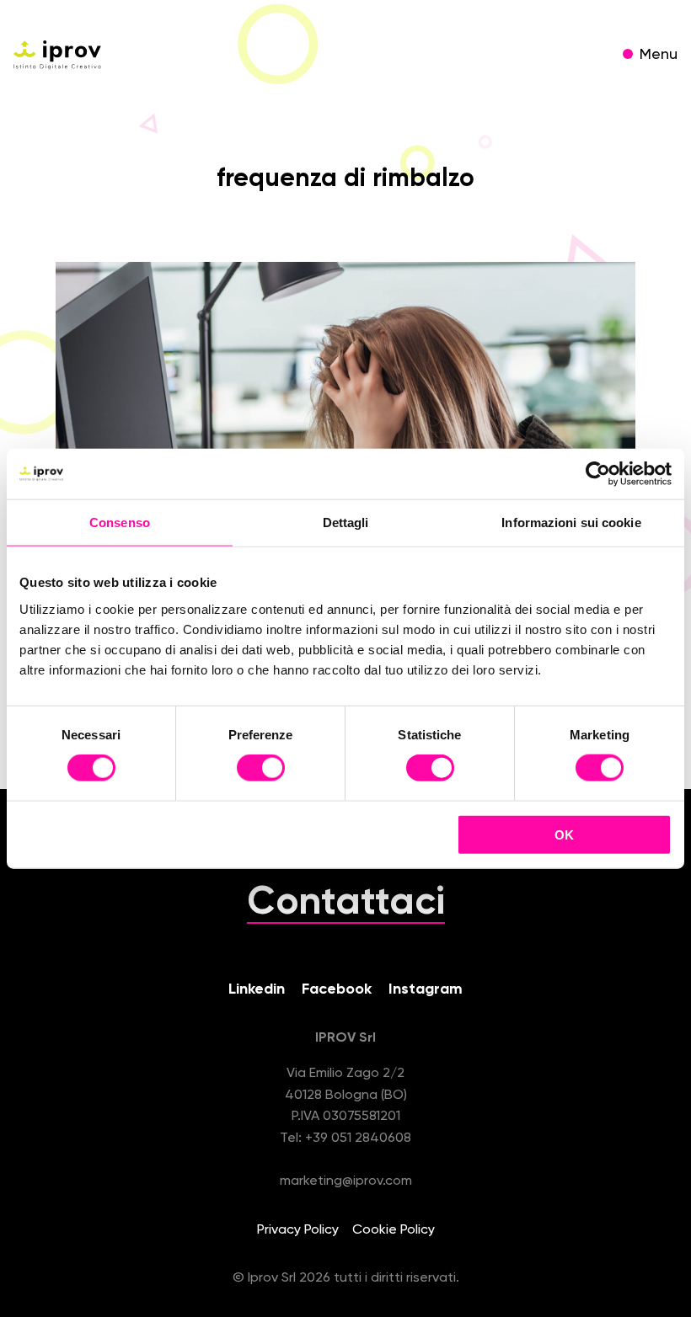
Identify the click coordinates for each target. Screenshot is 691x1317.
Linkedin (256, 989)
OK (564, 834)
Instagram (425, 989)
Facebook (337, 989)
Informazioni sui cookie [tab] (570, 522)
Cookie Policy (393, 1230)
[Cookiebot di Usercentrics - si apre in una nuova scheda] (598, 474)
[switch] (261, 770)
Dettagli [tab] (346, 522)
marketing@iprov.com (346, 1181)
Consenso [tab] (119, 522)
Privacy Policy (298, 1230)
